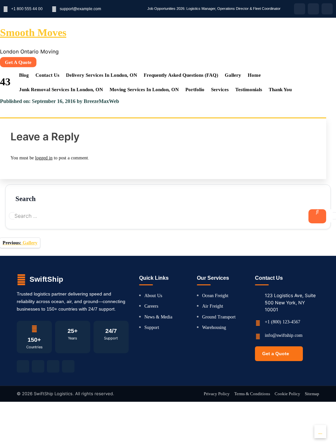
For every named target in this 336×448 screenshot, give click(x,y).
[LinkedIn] (313, 8)
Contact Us (47, 75)
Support (151, 327)
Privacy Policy (217, 393)
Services (220, 89)
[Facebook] (299, 8)
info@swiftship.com (284, 335)
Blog (24, 75)
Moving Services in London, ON (144, 89)
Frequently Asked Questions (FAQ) (181, 75)
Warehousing (214, 327)
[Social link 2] (38, 366)
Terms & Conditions (252, 393)
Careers (151, 306)
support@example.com (80, 9)
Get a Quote (275, 353)
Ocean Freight (215, 295)
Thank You (280, 89)
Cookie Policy (287, 393)
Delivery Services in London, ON (101, 75)
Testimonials (248, 89)
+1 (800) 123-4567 (282, 321)
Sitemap (312, 393)
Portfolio (194, 89)
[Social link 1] (23, 366)
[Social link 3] (53, 366)
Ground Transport (219, 317)
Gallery (233, 75)
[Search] (317, 216)
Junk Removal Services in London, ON (61, 89)
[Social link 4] (68, 366)
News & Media (158, 317)
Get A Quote (18, 62)
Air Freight (212, 306)
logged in (43, 157)
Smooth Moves (33, 32)
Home (254, 75)
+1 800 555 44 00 (27, 9)
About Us (153, 295)
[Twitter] (327, 8)
